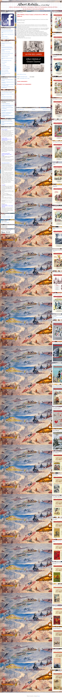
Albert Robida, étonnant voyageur (7, 96)
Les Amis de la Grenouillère (6, 68)
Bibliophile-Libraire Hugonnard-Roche (7, 53)
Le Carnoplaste (4, 65)
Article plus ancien (46, 109)
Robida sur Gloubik (4, 36)
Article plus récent (20, 109)
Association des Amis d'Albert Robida (7, 30)
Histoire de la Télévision (5, 38)
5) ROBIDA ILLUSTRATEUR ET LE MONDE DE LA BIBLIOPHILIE (7, 113)
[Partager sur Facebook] (32, 76)
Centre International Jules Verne (6, 60)
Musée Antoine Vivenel (5, 71)
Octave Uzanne (27, 78)
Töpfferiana (3, 74)
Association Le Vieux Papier (6, 51)
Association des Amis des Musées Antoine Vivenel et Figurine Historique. (7, 47)
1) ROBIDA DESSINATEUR (6, 103)
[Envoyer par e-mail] (30, 76)
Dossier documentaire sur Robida (7, 92)
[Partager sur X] (31, 76)
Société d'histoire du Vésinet (6, 73)
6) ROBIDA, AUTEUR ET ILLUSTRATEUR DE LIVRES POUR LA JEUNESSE (7, 116)
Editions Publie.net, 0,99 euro (21, 74)
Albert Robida (22, 78)
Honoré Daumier (4, 62)
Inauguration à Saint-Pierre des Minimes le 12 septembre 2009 (8, 85)
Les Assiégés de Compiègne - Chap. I (7, 217)
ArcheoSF (3, 45)
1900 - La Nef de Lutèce (5, 222)
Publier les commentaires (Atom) (36, 112)
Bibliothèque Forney (5, 56)
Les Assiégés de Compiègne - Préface (7, 216)
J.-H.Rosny (3, 63)
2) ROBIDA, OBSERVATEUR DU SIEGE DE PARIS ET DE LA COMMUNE (8, 105)
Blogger (38, 696)
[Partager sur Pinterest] (33, 76)
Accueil (33, 109)
